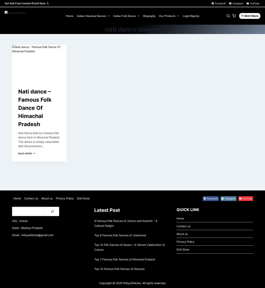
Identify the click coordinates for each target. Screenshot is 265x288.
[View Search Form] (228, 16)
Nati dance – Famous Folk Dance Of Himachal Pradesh (34, 107)
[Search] (52, 211)
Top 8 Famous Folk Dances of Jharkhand (120, 235)
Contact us (31, 198)
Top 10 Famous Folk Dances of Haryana (119, 269)
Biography (149, 15)
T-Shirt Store (249, 15)
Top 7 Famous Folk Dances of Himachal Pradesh (124, 259)
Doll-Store (83, 198)
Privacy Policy (65, 198)
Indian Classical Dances (91, 15)
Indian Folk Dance (124, 15)
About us (47, 198)
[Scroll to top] (9, 282)
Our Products (167, 15)
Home (69, 15)
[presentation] (39, 63)
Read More (26, 153)
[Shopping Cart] (234, 16)
